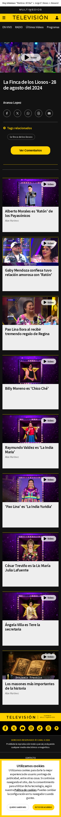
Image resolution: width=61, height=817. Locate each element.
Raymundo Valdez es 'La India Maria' (29, 449)
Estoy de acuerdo (43, 807)
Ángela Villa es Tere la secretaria (22, 627)
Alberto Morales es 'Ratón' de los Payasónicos (29, 213)
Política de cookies (25, 790)
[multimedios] (30, 10)
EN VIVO (7, 27)
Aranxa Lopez (12, 103)
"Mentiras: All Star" (24, 3)
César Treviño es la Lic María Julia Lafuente (27, 568)
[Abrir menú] (3, 18)
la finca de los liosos (21, 136)
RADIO (19, 27)
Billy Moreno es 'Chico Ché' (27, 388)
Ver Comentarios (30, 150)
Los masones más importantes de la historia (29, 686)
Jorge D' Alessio (41, 3)
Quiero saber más (17, 807)
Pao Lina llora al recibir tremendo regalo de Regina (27, 331)
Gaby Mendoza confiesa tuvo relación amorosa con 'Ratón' (28, 272)
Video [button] (34, 57)
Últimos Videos (35, 27)
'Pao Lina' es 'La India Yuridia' (28, 506)
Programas (53, 27)
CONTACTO (30, 757)
